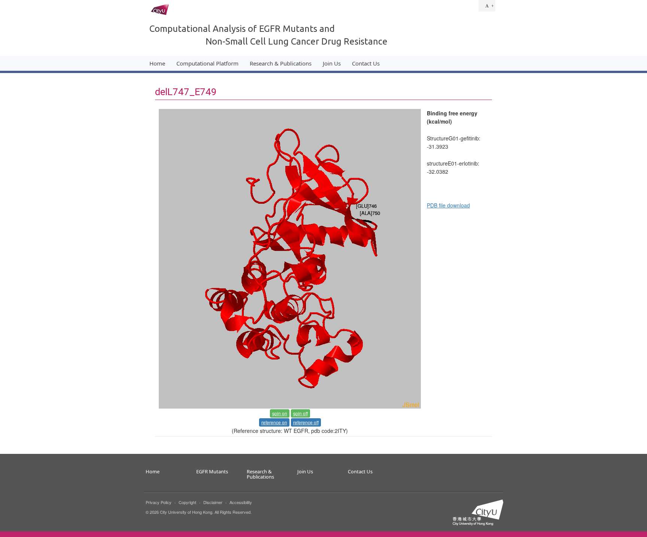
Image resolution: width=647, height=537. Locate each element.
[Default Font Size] (487, 6)
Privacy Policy (158, 502)
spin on (279, 413)
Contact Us (366, 63)
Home (157, 63)
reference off (306, 422)
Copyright (187, 502)
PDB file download (448, 205)
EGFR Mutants (212, 472)
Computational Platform (207, 63)
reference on (274, 422)
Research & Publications (281, 63)
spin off (300, 413)
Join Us (332, 63)
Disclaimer (212, 502)
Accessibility (241, 502)
